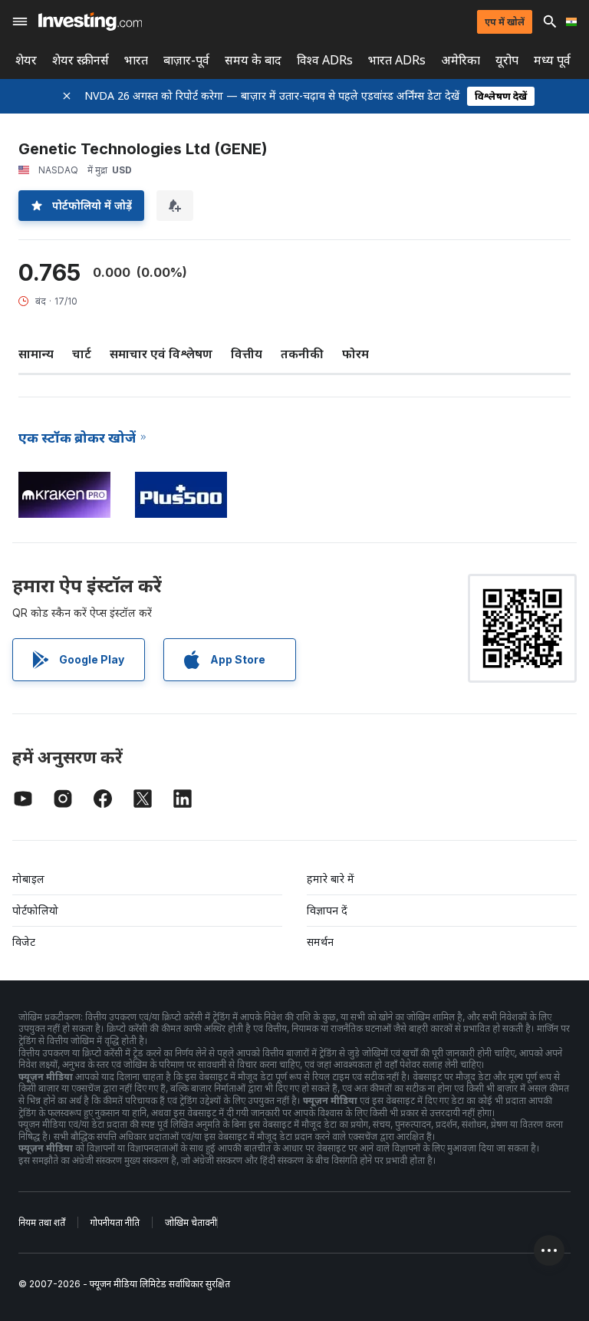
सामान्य (36, 353)
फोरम (355, 353)
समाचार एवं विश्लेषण (161, 353)
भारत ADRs (397, 60)
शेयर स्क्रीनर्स (80, 60)
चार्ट (81, 353)
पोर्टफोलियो (35, 910)
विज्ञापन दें (327, 910)
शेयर (26, 60)
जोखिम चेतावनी (191, 1222)
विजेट (23, 941)
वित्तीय (246, 353)
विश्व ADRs (325, 60)
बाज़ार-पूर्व (186, 60)
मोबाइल (28, 878)
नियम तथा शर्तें (41, 1222)
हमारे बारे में (330, 878)
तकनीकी (302, 353)
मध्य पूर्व (552, 60)
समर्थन (320, 941)
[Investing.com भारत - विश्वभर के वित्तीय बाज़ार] (90, 21)
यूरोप (506, 60)
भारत (136, 60)
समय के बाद (253, 60)
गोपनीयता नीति (115, 1222)
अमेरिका (460, 60)
